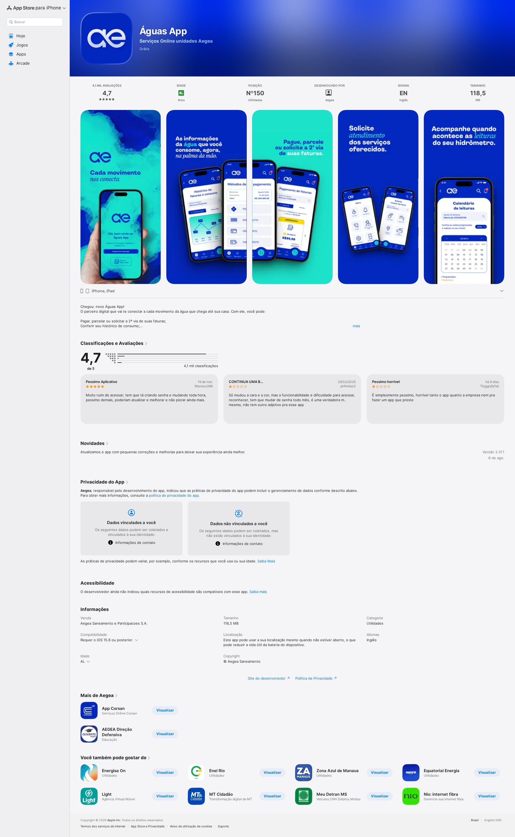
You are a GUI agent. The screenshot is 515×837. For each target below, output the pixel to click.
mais (356, 326)
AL (82, 661)
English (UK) (493, 820)
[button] (34, 36)
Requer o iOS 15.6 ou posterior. (106, 640)
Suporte (223, 826)
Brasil (475, 820)
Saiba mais (258, 591)
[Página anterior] (75, 197)
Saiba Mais (266, 561)
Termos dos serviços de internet (102, 826)
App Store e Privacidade (147, 826)
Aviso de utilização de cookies (191, 826)
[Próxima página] (509, 197)
